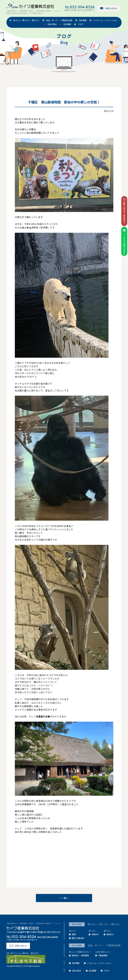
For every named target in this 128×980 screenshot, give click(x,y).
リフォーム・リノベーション (105, 20)
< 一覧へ (64, 898)
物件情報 (82, 20)
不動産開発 (102, 955)
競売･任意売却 (78, 938)
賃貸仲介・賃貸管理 (80, 955)
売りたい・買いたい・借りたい (26, 20)
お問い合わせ (111, 8)
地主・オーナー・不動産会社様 (59, 20)
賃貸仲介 (110, 934)
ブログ (80, 24)
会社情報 (67, 24)
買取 (74, 934)
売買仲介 (95, 934)
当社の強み (52, 24)
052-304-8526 (79, 7)
